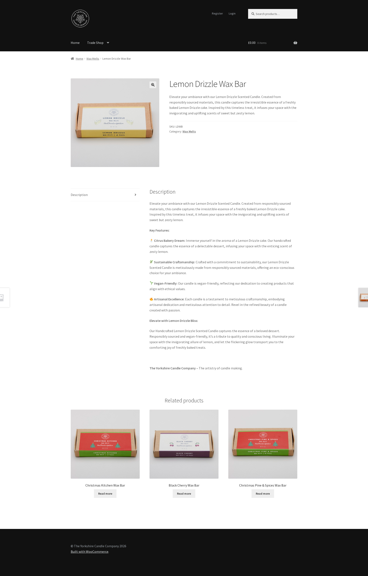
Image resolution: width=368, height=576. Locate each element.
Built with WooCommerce (89, 551)
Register (217, 13)
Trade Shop (95, 42)
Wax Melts (92, 58)
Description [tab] (79, 195)
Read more (105, 493)
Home (75, 42)
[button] (153, 84)
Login (232, 13)
